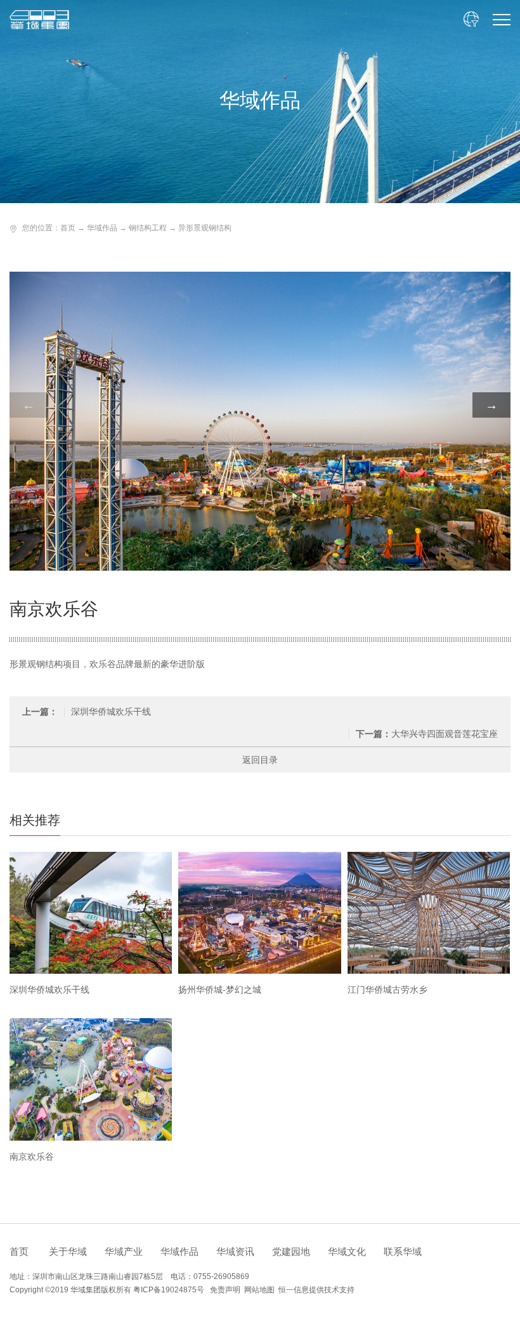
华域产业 (124, 1251)
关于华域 (68, 1251)
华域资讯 (235, 1251)
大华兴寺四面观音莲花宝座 (427, 734)
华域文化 (347, 1251)
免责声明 (225, 1289)
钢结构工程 (148, 227)
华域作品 (102, 227)
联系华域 (403, 1251)
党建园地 (291, 1251)
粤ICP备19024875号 (168, 1289)
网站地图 (259, 1289)
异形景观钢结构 (204, 227)
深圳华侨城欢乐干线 (86, 711)
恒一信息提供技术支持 (316, 1289)
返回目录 (260, 760)
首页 (67, 227)
